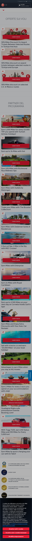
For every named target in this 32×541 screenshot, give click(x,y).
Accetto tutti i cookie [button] (16, 529)
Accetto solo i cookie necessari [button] (16, 533)
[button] (16, 536)
